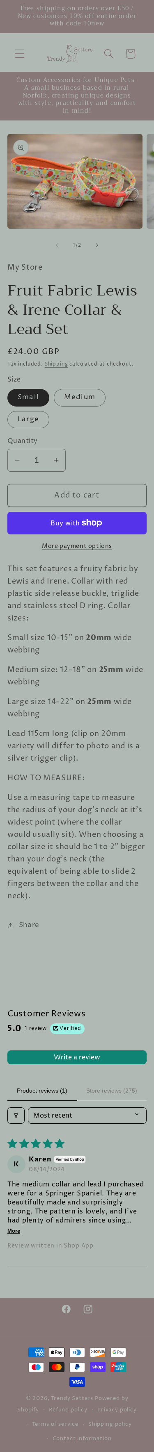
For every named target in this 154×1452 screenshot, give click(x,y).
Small (28, 397)
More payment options (77, 546)
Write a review (77, 1057)
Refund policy (68, 1409)
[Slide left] (57, 245)
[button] (20, 54)
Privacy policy (117, 1409)
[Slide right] (97, 245)
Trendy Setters (72, 1398)
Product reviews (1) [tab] (42, 1090)
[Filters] (16, 1115)
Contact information (82, 1438)
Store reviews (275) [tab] (111, 1090)
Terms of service (55, 1424)
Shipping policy (110, 1424)
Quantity (22, 441)
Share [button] (29, 925)
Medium (79, 397)
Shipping (56, 364)
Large (28, 419)
